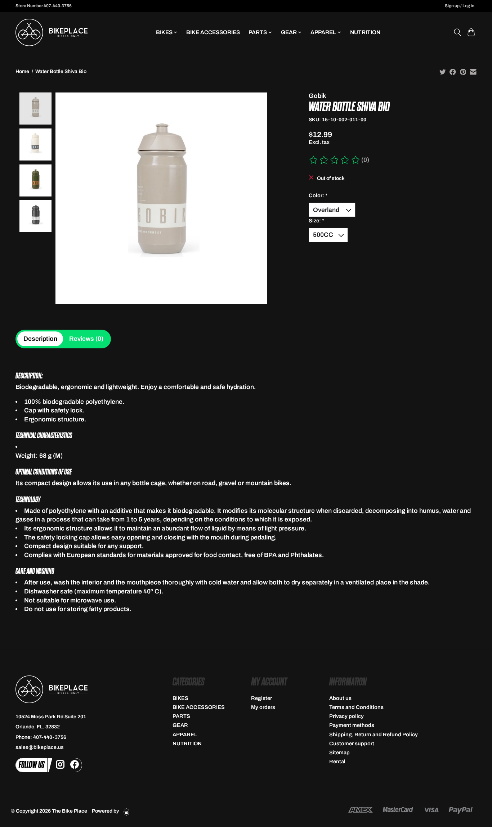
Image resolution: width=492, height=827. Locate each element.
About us (340, 698)
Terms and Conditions (356, 707)
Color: (318, 195)
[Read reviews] (335, 160)
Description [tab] (40, 338)
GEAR (180, 725)
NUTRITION (365, 32)
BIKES (180, 698)
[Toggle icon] (457, 32)
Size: (316, 220)
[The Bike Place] (51, 32)
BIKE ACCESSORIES (213, 32)
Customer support (351, 743)
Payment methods (351, 725)
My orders (263, 707)
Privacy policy (346, 716)
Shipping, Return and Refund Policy (373, 734)
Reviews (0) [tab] (86, 338)
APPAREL (185, 734)
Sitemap (339, 752)
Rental (337, 761)
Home (22, 71)
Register (261, 698)
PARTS (181, 716)
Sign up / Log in (459, 5)
